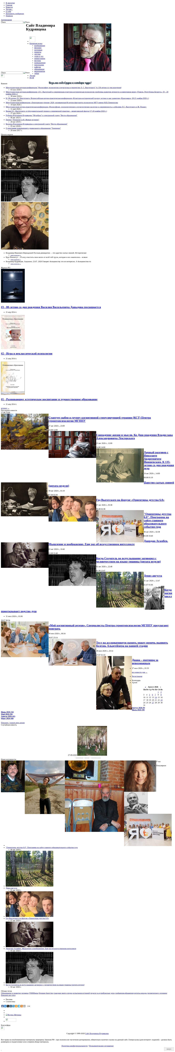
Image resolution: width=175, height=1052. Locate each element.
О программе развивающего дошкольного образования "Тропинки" (33, 128)
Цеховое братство (46, 993)
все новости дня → (139, 672)
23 (161, 700)
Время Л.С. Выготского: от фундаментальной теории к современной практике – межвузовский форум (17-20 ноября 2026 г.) (56, 111)
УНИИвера (33, 993)
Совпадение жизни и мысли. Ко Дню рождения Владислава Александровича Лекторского (134, 436)
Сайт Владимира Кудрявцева (97, 1033)
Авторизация (6, 20)
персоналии (39, 65)
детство (37, 54)
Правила (9, 16)
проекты (37, 52)
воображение (39, 46)
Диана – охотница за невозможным (145, 661)
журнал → (5, 408)
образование (39, 69)
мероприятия (39, 71)
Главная (9, 5)
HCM (32, 78)
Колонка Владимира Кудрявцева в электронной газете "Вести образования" (37, 124)
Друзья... (9, 9)
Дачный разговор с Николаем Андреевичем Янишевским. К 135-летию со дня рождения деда (159, 460)
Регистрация (137, 676)
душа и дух (38, 56)
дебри (36, 73)
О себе (8, 11)
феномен (37, 48)
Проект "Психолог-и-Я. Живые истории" (22, 120)
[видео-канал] (3, 77)
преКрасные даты (107, 993)
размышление (39, 63)
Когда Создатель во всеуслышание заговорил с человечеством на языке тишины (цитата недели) (128, 560)
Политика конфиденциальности (75, 1046)
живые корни (39, 58)
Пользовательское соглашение (101, 1046)
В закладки (10, 3)
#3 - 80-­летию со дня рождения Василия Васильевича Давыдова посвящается (51, 307)
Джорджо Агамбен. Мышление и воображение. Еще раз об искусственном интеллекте (108, 542)
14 (156, 697)
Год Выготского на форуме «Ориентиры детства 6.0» (130, 499)
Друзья (32, 76)
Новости (9, 7)
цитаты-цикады (140, 993)
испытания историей (81, 993)
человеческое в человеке (157, 993)
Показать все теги (8, 995)
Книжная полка (36, 43)
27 (153, 703)
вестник (37, 61)
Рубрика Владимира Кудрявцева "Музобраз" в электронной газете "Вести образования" (41, 115)
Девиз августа (153, 575)
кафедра (37, 67)
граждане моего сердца (63, 993)
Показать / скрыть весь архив (13, 723)
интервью (38, 50)
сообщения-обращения (124, 993)
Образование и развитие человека (15, 993)
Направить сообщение (15, 14)
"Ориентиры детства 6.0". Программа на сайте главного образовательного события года (157, 520)
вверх (169, 1049)
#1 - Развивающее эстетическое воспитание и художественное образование (49, 399)
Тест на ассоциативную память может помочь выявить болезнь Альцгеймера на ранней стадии (132, 644)
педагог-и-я (95, 993)
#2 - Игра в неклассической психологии (26, 353)
